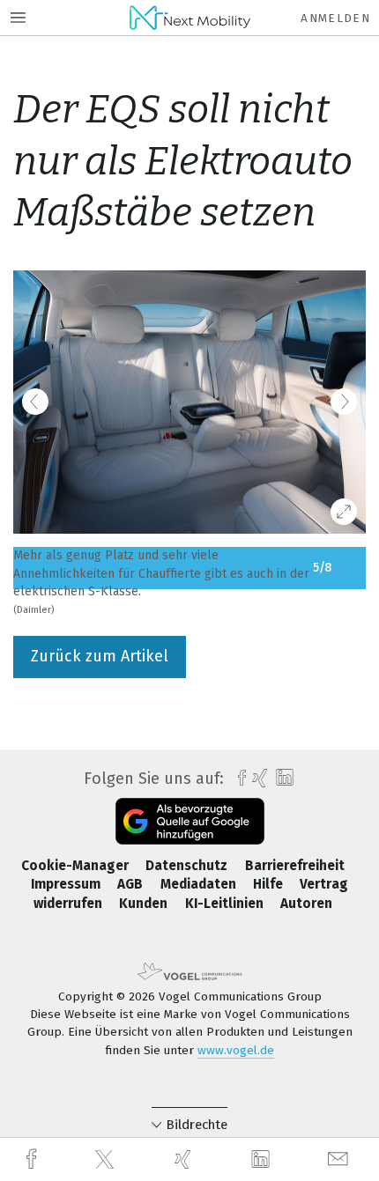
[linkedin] (262, 1159)
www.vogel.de (235, 1050)
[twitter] (107, 1160)
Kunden (145, 904)
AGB (131, 884)
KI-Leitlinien (226, 904)
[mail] (340, 1159)
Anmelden (335, 18)
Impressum (67, 884)
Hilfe (269, 884)
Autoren (306, 904)
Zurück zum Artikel (99, 656)
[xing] (185, 1159)
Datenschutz (188, 866)
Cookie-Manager (76, 866)
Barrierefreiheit (295, 866)
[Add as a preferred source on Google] (189, 821)
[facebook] (33, 1159)
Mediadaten (200, 884)
